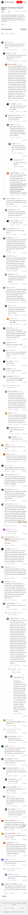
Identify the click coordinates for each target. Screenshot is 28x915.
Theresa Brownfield (11, 768)
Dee (9, 413)
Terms (19, 903)
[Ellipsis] (26, 42)
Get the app (21, 908)
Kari (5, 465)
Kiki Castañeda (8, 758)
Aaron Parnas (3, 11)
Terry (11, 124)
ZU (10, 318)
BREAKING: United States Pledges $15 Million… (12, 8)
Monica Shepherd (9, 833)
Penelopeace (9, 842)
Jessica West (11, 209)
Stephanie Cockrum (13, 115)
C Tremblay (9, 238)
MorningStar (13, 104)
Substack (6, 912)
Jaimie (7, 454)
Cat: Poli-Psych (8, 537)
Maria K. (8, 328)
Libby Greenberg (10, 198)
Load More (4, 896)
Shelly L (8, 53)
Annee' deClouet (8, 489)
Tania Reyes (9, 376)
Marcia (10, 274)
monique (6, 567)
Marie (7, 529)
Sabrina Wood (11, 391)
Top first (24, 29)
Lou (7, 350)
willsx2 (8, 256)
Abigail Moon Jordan (9, 884)
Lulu (5, 444)
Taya (5, 746)
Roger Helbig (11, 64)
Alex (5, 42)
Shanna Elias (13, 220)
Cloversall (6, 581)
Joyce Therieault (10, 787)
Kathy (7, 342)
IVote (7, 368)
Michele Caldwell (8, 820)
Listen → (3, 24)
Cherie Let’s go (8, 504)
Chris (7, 287)
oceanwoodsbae (10, 603)
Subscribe (19, 2)
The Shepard (7, 548)
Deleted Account (14, 427)
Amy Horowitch (8, 474)
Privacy (15, 903)
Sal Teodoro (9, 228)
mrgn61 (6, 859)
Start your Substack (10, 908)
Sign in (25, 2)
